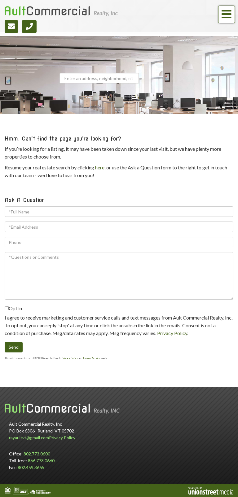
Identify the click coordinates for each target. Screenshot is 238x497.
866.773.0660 (41, 460)
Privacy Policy (172, 333)
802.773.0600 (37, 453)
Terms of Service (91, 358)
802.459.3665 (31, 467)
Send (14, 347)
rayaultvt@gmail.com (29, 437)
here (99, 167)
